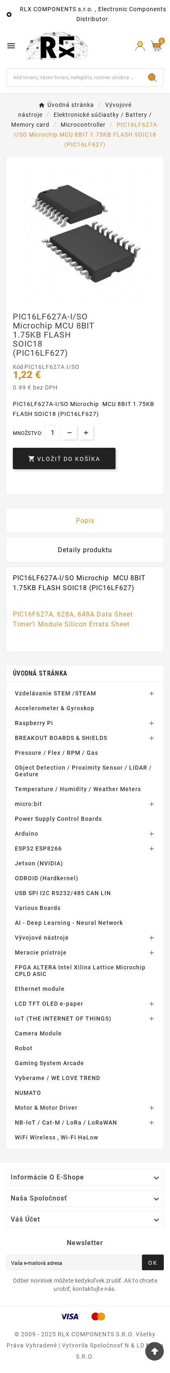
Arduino (26, 833)
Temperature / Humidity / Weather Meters (78, 789)
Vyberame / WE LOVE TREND (57, 1078)
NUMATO (28, 1092)
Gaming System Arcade (49, 1063)
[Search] (152, 77)
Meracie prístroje (41, 952)
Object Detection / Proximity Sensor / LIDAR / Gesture (83, 770)
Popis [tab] (85, 521)
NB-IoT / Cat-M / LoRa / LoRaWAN (66, 1122)
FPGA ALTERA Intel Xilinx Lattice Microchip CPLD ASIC (80, 970)
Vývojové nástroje (42, 937)
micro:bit (28, 804)
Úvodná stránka (40, 673)
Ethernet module (40, 988)
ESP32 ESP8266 (38, 848)
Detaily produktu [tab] (85, 550)
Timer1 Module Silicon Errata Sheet (71, 624)
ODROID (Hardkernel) (46, 878)
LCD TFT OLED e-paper (49, 1003)
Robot (24, 1048)
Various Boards (38, 908)
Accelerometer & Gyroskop (54, 708)
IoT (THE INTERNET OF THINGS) (63, 1018)
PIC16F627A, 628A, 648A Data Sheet (73, 614)
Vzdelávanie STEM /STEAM (55, 693)
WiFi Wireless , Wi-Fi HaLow (56, 1137)
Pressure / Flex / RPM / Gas (56, 752)
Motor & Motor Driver (46, 1107)
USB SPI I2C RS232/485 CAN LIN (63, 893)
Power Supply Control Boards (58, 818)
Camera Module (38, 1033)
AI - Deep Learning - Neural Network (69, 922)
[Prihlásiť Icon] (140, 46)
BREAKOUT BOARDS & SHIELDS (61, 738)
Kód (18, 367)
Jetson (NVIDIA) (39, 863)
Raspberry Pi (34, 723)
